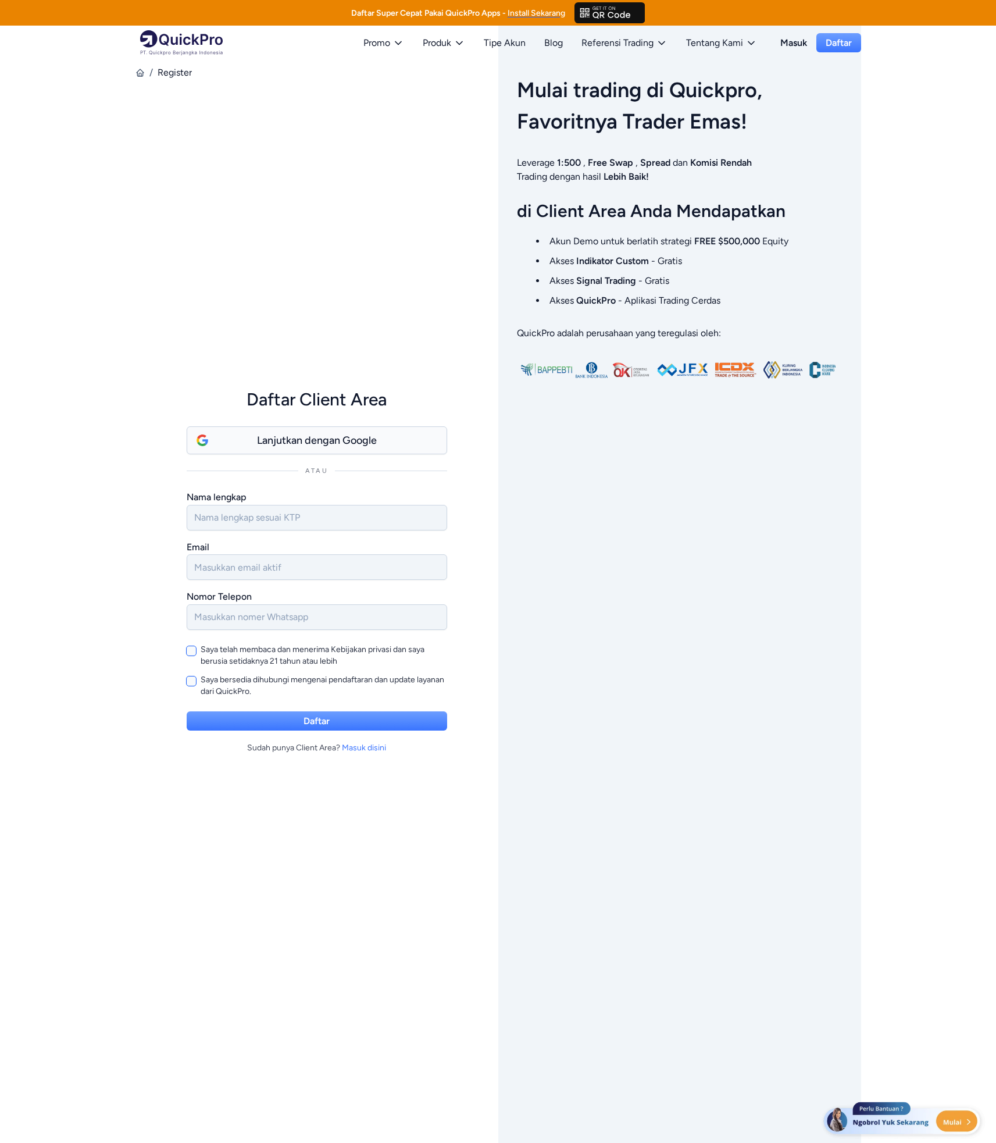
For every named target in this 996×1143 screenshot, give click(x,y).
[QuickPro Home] (181, 43)
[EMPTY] (609, 12)
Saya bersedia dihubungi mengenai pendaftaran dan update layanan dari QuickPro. (322, 685)
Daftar (839, 42)
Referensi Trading (617, 42)
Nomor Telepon (219, 596)
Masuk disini (364, 748)
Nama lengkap (217, 497)
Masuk (793, 42)
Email (198, 547)
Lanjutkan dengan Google (317, 440)
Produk (437, 42)
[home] (140, 72)
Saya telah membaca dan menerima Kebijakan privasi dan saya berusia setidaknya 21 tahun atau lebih (312, 655)
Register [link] (175, 72)
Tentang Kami (714, 42)
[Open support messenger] (903, 1119)
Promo (376, 42)
